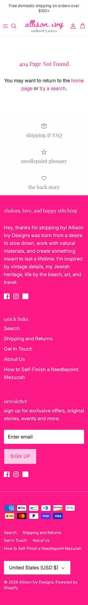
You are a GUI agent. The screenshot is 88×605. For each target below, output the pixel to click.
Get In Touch (18, 349)
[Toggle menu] (5, 26)
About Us (14, 359)
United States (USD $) (33, 568)
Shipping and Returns (28, 339)
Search (12, 328)
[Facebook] (7, 296)
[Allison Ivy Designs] (44, 26)
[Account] (71, 26)
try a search (53, 88)
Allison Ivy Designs (36, 582)
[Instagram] (16, 296)
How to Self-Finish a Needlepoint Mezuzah (42, 548)
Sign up (20, 456)
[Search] (16, 26)
